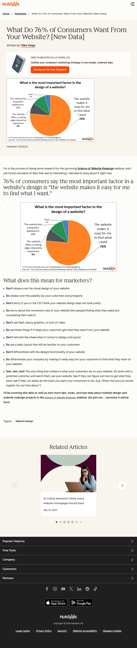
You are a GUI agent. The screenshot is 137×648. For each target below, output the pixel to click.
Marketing (20, 13)
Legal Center (23, 631)
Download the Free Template (50, 69)
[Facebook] (47, 589)
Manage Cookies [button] (112, 631)
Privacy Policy (44, 631)
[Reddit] (87, 589)
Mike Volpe (28, 45)
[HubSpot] (68, 616)
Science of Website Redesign (96, 168)
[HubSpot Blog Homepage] (11, 4)
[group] (68, 485)
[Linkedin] (79, 589)
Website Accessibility (85, 631)
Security (62, 631)
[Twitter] (71, 589)
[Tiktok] (95, 589)
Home (6, 13)
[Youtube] (63, 589)
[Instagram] (55, 589)
